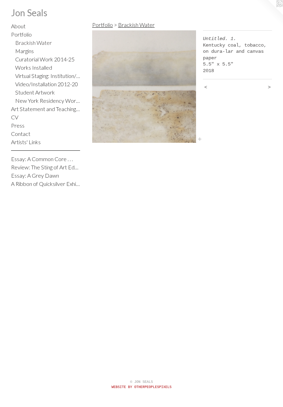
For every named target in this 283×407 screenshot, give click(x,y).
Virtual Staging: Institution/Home (47, 75)
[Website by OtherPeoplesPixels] (269, 14)
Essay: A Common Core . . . (42, 159)
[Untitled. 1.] (144, 86)
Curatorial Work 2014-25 (45, 59)
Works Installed (33, 67)
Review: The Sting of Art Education (45, 167)
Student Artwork (35, 92)
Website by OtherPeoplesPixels (141, 387)
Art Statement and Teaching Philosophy (45, 109)
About (18, 26)
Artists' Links (26, 142)
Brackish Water (33, 42)
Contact (20, 133)
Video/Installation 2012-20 (46, 84)
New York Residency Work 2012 (47, 100)
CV (14, 117)
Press (18, 125)
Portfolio (21, 34)
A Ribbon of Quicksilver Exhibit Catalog (45, 183)
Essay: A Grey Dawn (35, 175)
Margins (24, 51)
